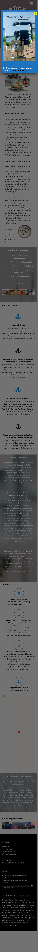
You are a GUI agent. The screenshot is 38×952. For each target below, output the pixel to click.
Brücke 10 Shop (19, 70)
